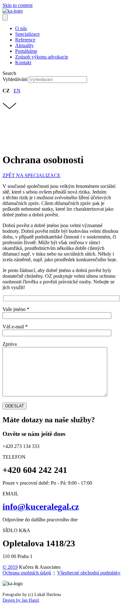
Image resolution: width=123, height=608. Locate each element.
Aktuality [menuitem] (24, 45)
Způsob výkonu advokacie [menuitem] (41, 56)
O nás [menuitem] (21, 28)
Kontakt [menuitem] (23, 62)
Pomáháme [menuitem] (26, 51)
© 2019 (10, 567)
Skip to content (17, 5)
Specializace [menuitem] (27, 34)
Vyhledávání (16, 79)
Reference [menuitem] (25, 39)
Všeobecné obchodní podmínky (88, 572)
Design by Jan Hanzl (21, 600)
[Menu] (5, 17)
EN (17, 90)
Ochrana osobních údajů (27, 572)
